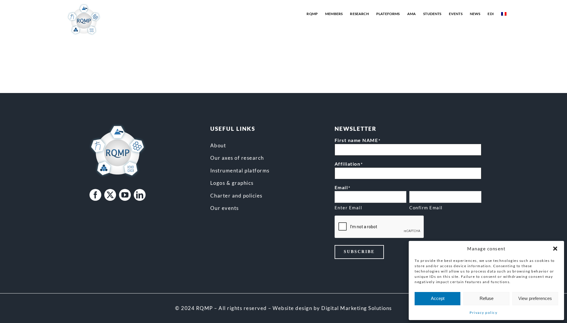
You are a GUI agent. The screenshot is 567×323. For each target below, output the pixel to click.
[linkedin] (140, 195)
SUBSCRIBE (359, 251)
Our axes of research (237, 158)
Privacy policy (483, 312)
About (218, 145)
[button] (555, 249)
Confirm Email (426, 207)
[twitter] (110, 195)
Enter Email (348, 207)
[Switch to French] (503, 14)
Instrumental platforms (240, 170)
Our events (224, 208)
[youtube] (125, 195)
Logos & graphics (232, 183)
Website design (292, 308)
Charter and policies (236, 196)
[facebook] (95, 195)
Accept (437, 298)
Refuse (486, 298)
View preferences (535, 298)
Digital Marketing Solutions (356, 308)
